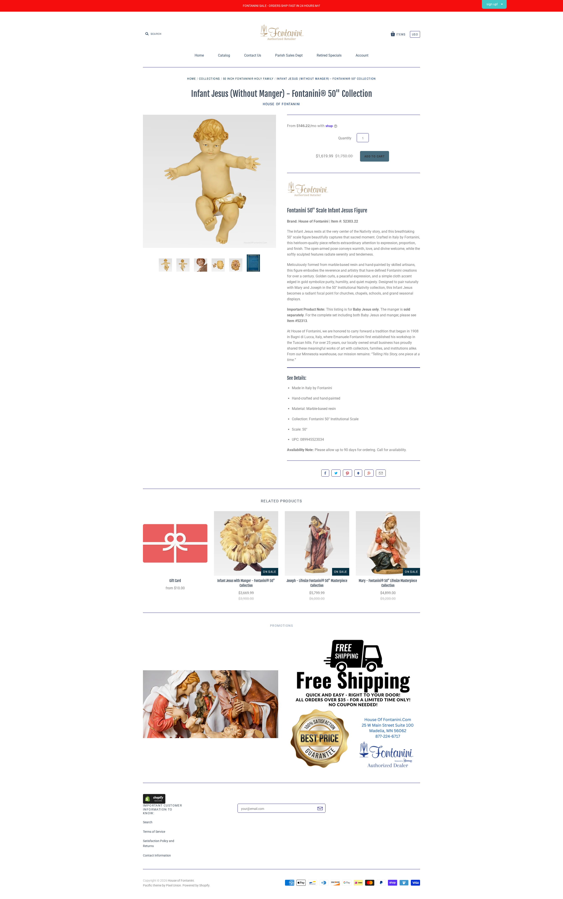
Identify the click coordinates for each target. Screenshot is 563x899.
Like (325, 473)
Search (147, 822)
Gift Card (175, 580)
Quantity (344, 138)
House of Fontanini (281, 103)
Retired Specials (329, 55)
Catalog (224, 55)
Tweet (336, 473)
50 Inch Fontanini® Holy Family (248, 79)
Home (199, 55)
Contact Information (157, 855)
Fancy (358, 473)
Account (362, 55)
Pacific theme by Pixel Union (162, 885)
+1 (369, 473)
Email (381, 473)
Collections (209, 79)
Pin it (347, 473)
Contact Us (252, 55)
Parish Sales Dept (289, 55)
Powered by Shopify (196, 885)
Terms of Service (154, 831)
